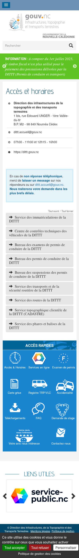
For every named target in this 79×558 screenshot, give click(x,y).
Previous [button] (4, 66)
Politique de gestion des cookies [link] (39, 553)
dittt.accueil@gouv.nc (49, 184)
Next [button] (75, 66)
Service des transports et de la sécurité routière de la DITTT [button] (34, 288)
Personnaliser (65, 547)
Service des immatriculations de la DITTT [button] (37, 219)
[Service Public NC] (39, 496)
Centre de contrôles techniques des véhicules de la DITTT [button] (38, 232)
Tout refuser (40, 547)
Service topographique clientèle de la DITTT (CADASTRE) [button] (38, 312)
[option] (39, 66)
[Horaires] (15, 362)
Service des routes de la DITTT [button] (37, 300)
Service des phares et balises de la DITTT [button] (37, 325)
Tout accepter (14, 547)
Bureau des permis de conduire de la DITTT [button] (39, 260)
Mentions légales (40, 531)
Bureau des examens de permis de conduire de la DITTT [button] (37, 246)
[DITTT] (37, 21)
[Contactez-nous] (61, 438)
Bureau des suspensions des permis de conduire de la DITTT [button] (38, 274)
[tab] (39, 219)
